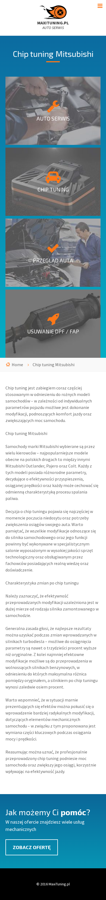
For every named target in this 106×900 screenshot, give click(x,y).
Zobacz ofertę (32, 847)
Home (17, 364)
